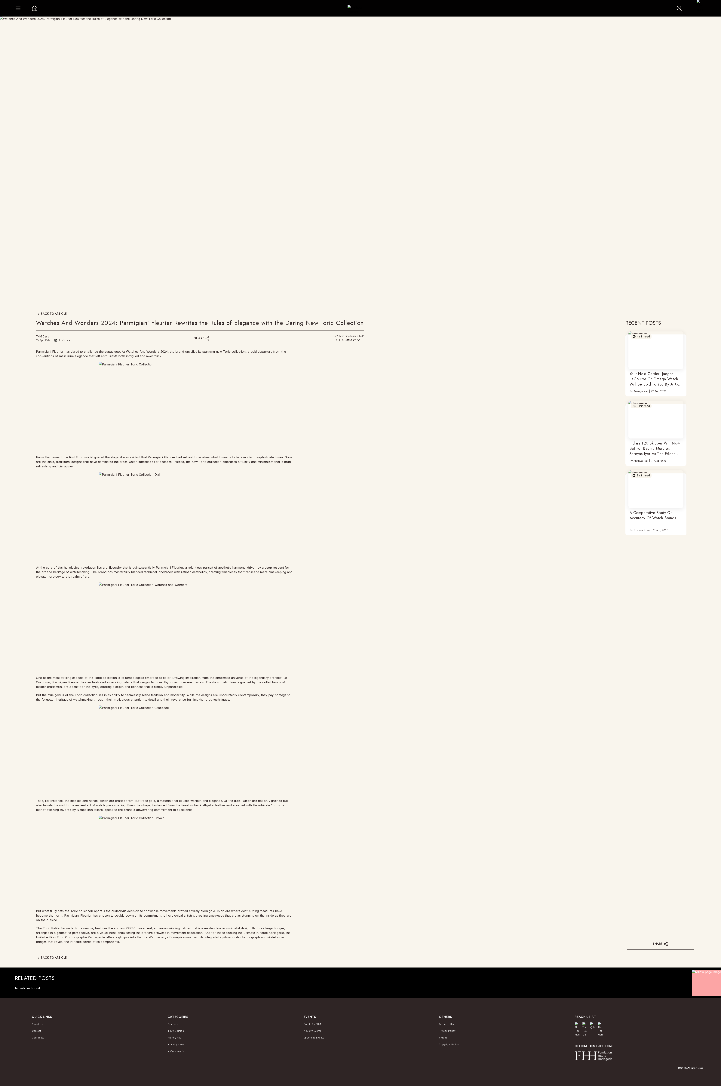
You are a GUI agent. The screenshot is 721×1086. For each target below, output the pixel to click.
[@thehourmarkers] (592, 1025)
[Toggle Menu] (18, 8)
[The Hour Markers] (577, 1029)
